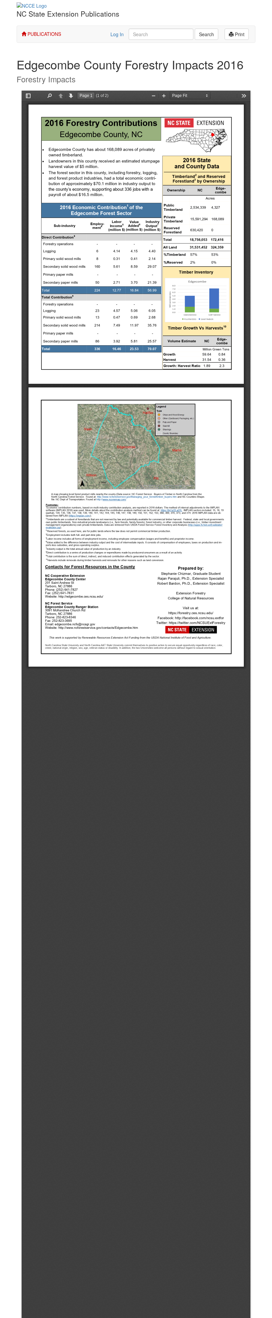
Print (239, 34)
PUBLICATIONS (43, 34)
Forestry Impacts (46, 79)
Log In (117, 34)
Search (206, 34)
